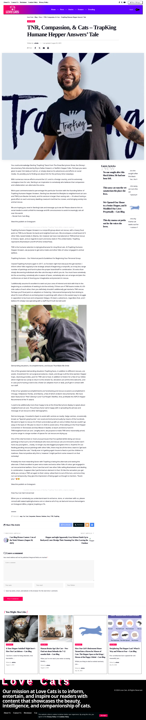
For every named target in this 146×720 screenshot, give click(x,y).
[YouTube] (124, 2)
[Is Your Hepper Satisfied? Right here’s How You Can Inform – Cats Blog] (21, 628)
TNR (52, 516)
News (31, 21)
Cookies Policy (64, 717)
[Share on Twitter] (40, 48)
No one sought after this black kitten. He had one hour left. (114, 175)
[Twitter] (121, 2)
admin (36, 43)
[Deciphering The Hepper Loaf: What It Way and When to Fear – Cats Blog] (125, 628)
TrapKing (56, 516)
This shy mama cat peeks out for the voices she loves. (114, 223)
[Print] (48, 48)
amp (21, 516)
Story (48, 516)
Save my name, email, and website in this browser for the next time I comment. (32, 591)
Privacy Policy (51, 717)
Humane (38, 516)
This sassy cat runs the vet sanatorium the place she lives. (114, 190)
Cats (27, 516)
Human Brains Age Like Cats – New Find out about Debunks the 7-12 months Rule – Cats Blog (54, 651)
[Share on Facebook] (35, 48)
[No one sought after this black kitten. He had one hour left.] (134, 175)
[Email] (44, 48)
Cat (24, 516)
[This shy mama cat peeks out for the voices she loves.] (134, 223)
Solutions (43, 516)
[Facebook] (119, 2)
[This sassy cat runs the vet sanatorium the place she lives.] (134, 190)
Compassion (32, 516)
